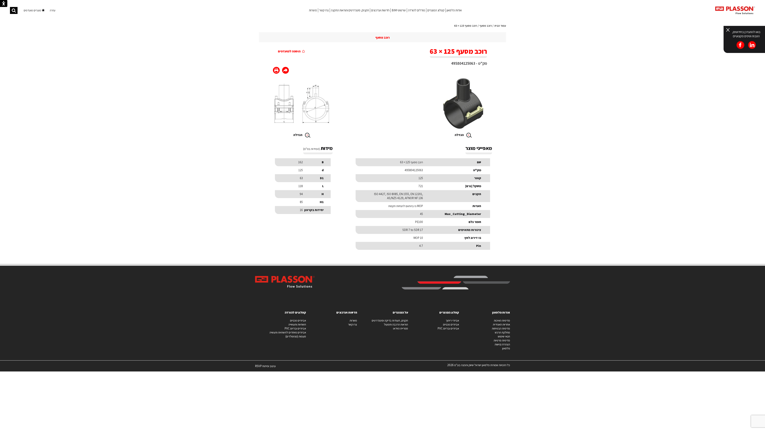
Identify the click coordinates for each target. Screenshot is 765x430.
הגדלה (459, 135)
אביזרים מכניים (451, 324)
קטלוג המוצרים (435, 10)
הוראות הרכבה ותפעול (396, 324)
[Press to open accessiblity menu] (3, 4)
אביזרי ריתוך (452, 320)
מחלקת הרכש (502, 332)
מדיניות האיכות (502, 320)
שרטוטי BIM (399, 10)
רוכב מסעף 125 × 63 (465, 25)
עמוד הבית (500, 25)
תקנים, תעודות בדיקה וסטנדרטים (390, 320)
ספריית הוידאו (400, 328)
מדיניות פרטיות (502, 340)
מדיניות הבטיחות (501, 328)
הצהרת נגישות (502, 344)
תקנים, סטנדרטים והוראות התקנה (350, 10)
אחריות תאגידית (501, 324)
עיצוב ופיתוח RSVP (265, 367)
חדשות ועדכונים (380, 10)
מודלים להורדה (416, 10)
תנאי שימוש (504, 336)
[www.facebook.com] (285, 71)
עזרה (52, 10)
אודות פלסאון (454, 10)
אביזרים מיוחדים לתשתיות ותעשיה (288, 332)
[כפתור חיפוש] (14, 10)
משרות (313, 10)
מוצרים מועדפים (33, 10)
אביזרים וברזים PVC (448, 328)
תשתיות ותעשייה (297, 324)
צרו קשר (324, 10)
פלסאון (506, 348)
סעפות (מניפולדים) (295, 336)
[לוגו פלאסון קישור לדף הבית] (735, 10)
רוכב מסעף (486, 25)
